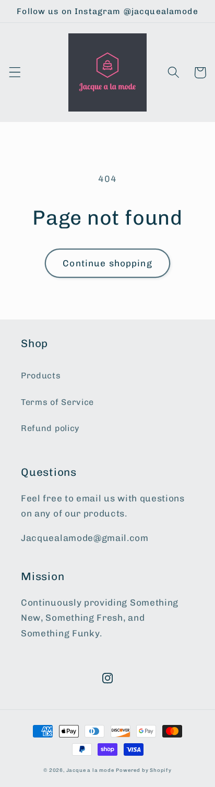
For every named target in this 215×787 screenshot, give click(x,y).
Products (41, 375)
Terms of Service (57, 402)
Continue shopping (107, 263)
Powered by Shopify (144, 770)
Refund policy (50, 428)
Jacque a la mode (90, 770)
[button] (15, 72)
